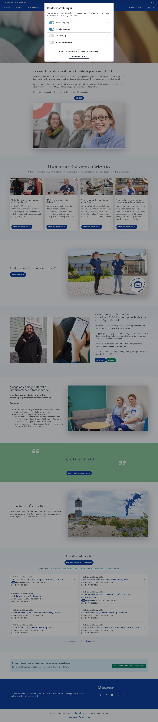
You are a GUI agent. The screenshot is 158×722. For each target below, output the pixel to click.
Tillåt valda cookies (68, 51)
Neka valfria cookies (90, 51)
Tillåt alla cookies (79, 56)
